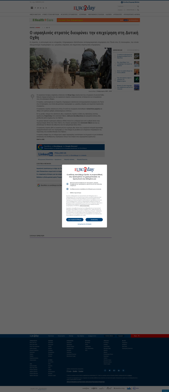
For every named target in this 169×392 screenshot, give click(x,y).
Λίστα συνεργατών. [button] (85, 205)
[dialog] (84, 196)
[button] (84, 193)
